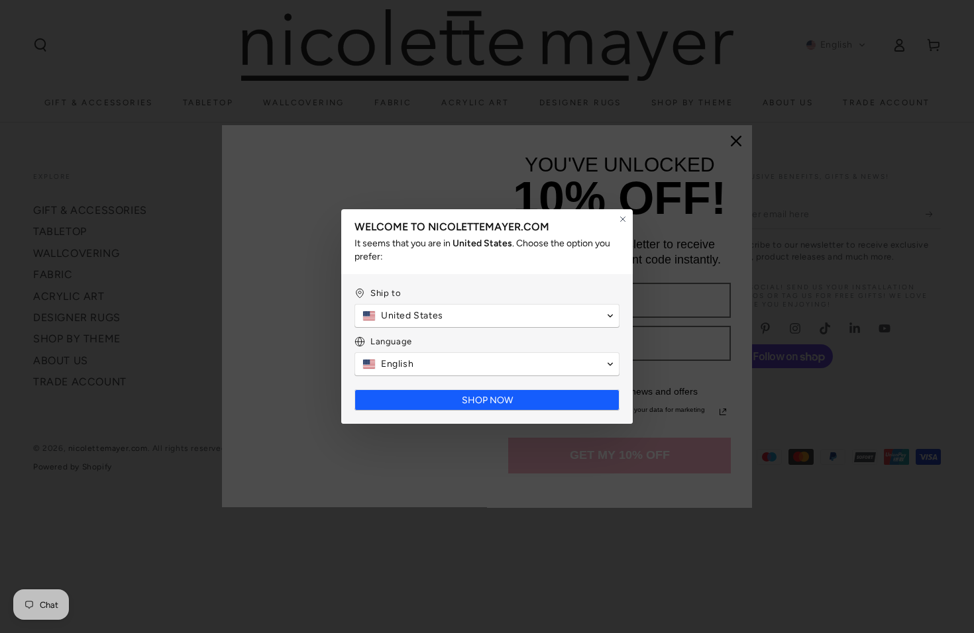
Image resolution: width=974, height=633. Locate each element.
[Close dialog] (623, 219)
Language (391, 341)
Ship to (385, 293)
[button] (487, 316)
